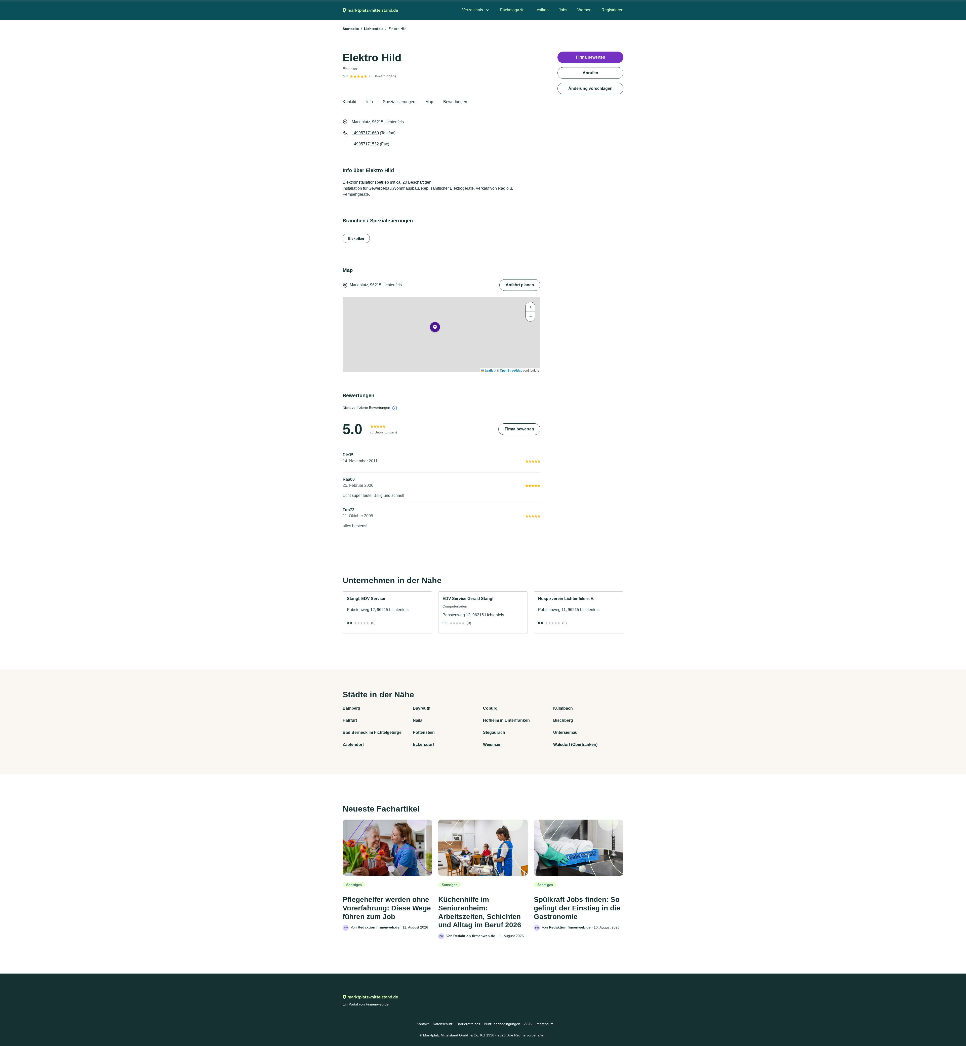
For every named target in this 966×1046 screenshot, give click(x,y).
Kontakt (423, 1024)
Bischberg (563, 720)
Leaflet (489, 370)
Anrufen (590, 73)
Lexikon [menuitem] (542, 10)
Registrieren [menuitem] (612, 10)
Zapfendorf (353, 744)
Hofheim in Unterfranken (506, 720)
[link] (387, 612)
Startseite (351, 29)
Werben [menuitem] (584, 10)
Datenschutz (443, 1024)
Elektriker (356, 238)
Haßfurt (350, 720)
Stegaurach (494, 732)
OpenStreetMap (511, 370)
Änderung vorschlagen (590, 88)
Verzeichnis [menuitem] (472, 10)
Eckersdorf (423, 744)
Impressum (544, 1024)
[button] (434, 328)
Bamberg (351, 708)
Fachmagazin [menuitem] (512, 10)
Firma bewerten (519, 429)
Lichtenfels (373, 29)
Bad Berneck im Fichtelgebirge (372, 732)
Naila (417, 720)
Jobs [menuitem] (563, 10)
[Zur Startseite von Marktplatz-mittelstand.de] (370, 10)
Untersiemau (565, 732)
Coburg (490, 708)
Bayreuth (421, 708)
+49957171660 (365, 133)
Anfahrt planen (520, 285)
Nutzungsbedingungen (502, 1024)
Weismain (492, 744)
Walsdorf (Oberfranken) (575, 744)
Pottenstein (424, 732)
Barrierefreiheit (468, 1024)
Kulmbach (563, 708)
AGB (528, 1024)
